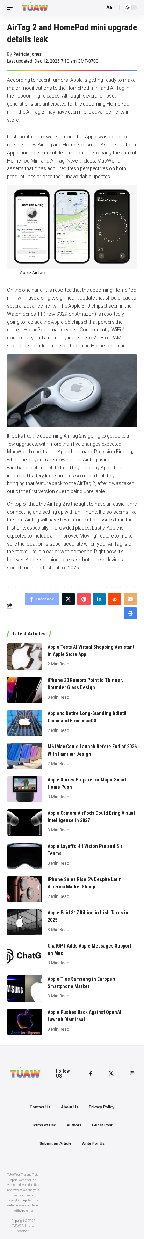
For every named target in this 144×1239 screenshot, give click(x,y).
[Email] (130, 599)
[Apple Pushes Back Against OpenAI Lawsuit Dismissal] (24, 1022)
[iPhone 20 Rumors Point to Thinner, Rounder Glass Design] (24, 690)
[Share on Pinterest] (84, 599)
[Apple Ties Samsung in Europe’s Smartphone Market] (24, 988)
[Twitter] (111, 1073)
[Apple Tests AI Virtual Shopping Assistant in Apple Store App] (24, 656)
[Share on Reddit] (114, 599)
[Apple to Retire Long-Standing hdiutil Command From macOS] (24, 723)
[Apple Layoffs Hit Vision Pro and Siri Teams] (24, 856)
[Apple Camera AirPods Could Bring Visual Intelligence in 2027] (24, 822)
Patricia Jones (27, 54)
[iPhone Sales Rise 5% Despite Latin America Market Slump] (24, 889)
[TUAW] (35, 7)
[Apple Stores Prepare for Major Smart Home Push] (24, 789)
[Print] (130, 613)
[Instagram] (132, 1073)
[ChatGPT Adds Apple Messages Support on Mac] (24, 955)
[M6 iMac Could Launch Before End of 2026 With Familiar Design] (24, 756)
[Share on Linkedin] (99, 599)
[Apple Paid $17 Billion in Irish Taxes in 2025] (24, 922)
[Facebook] (90, 1073)
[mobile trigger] (13, 7)
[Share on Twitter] (68, 599)
